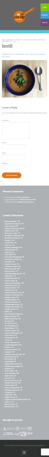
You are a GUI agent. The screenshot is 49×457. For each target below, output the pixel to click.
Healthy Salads (12, 300)
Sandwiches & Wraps (14, 366)
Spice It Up (10, 376)
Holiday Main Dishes (13, 304)
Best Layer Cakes (12, 233)
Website (4, 163)
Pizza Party (11, 335)
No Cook (9, 321)
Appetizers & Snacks (14, 224)
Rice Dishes (10, 359)
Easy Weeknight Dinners (15, 273)
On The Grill (11, 323)
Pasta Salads (11, 328)
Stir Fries (9, 378)
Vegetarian (10, 395)
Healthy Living (12, 297)
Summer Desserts (13, 383)
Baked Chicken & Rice (28, 199)
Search (44, 22)
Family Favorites (12, 278)
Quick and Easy (11, 357)
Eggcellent (10, 276)
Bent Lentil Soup (23, 197)
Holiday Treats (11, 309)
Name (4, 143)
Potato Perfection (13, 345)
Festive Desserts (12, 285)
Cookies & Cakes (13, 266)
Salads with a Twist (13, 364)
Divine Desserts (12, 269)
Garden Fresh (11, 290)
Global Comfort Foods (14, 292)
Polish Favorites (12, 342)
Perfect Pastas (12, 330)
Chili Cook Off (11, 250)
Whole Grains (11, 404)
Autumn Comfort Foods (14, 228)
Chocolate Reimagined (14, 257)
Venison (9, 402)
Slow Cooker (11, 371)
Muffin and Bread (13, 319)
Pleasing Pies (11, 338)
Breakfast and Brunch (14, 235)
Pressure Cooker (12, 349)
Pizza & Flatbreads (13, 333)
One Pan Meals (11, 326)
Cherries (10, 245)
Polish (8, 340)
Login (45, 7)
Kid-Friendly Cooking (14, 314)
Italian (8, 311)
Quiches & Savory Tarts (15, 354)
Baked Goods (11, 231)
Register (45, 15)
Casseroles (11, 243)
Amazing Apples (12, 221)
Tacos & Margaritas (13, 387)
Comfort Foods (12, 264)
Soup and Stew (12, 373)
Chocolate (10, 254)
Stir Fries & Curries (13, 380)
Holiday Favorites (13, 302)
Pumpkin (9, 352)
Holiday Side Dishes (13, 307)
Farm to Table (11, 281)
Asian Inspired (11, 226)
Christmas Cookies (13, 259)
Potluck (9, 347)
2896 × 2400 (24, 54)
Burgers (9, 240)
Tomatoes (10, 392)
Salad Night (10, 361)
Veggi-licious (11, 397)
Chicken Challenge (13, 247)
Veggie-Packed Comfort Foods (17, 399)
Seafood (9, 369)
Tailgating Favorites (13, 390)
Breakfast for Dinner (13, 238)
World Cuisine (11, 406)
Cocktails (9, 262)
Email (4, 153)
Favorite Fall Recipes (14, 283)
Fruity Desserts (12, 288)
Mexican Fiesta (12, 316)
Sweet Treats (11, 385)
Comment (5, 120)
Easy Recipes (11, 271)
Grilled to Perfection (14, 295)
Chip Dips (9, 252)
